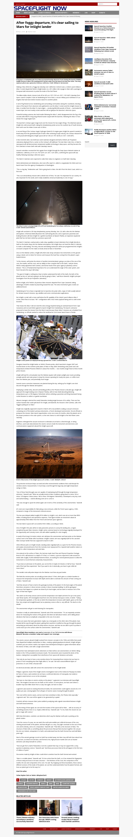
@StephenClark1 (42, 775)
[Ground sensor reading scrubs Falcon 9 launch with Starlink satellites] (71, 808)
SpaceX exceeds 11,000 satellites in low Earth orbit (103, 83)
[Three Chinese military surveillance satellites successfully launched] (26, 808)
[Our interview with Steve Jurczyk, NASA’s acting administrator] (49, 808)
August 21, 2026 (99, 41)
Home (18, 13)
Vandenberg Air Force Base (27, 791)
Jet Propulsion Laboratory (64, 780)
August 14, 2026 (99, 110)
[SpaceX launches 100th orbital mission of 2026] (89, 40)
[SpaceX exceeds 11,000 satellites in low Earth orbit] (89, 84)
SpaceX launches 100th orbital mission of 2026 (104, 38)
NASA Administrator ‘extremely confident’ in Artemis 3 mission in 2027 (105, 106)
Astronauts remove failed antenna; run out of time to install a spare (104, 72)
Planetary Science (69, 783)
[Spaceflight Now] (40, 9)
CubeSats (40, 780)
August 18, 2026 (99, 76)
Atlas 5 (23, 780)
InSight (49, 780)
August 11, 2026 (99, 135)
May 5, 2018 (21, 32)
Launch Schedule (44, 13)
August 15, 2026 (99, 99)
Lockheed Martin (32, 783)
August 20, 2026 (99, 53)
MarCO (43, 783)
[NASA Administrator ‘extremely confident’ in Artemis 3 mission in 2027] (89, 107)
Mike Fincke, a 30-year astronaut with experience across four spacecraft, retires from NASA (105, 119)
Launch (20, 783)
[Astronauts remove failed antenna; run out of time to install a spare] (89, 72)
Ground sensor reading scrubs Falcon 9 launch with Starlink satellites (70, 819)
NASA (57, 783)
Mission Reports (61, 13)
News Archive (29, 13)
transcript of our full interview (53, 632)
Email (18, 771)
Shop (93, 13)
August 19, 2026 (99, 64)
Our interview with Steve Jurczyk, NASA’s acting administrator (49, 819)
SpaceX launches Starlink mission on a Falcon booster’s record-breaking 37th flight (104, 28)
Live (86, 13)
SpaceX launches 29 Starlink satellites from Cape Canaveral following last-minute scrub (105, 49)
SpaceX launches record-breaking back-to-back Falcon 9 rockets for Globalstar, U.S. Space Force (105, 94)
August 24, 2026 (99, 32)
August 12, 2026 (99, 124)
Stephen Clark (31, 32)
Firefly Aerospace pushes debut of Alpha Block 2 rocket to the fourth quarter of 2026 (105, 131)
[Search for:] (107, 4)
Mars (50, 783)
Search (87, 142)
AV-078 (32, 780)
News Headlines (91, 21)
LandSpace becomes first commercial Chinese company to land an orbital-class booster (105, 60)
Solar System (22, 787)
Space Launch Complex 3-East (40, 787)
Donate (102, 13)
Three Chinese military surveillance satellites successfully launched (25, 819)
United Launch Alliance (61, 787)
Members (76, 13)
